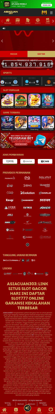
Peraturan (31, 404)
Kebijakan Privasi (43, 404)
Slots (17, 23)
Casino (27, 23)
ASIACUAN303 (8, 313)
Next (52, 21)
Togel (47, 23)
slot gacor (39, 329)
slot (33, 335)
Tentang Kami (8, 404)
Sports (38, 23)
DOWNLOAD (47, 5)
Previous (1, 21)
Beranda (7, 23)
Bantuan (21, 404)
